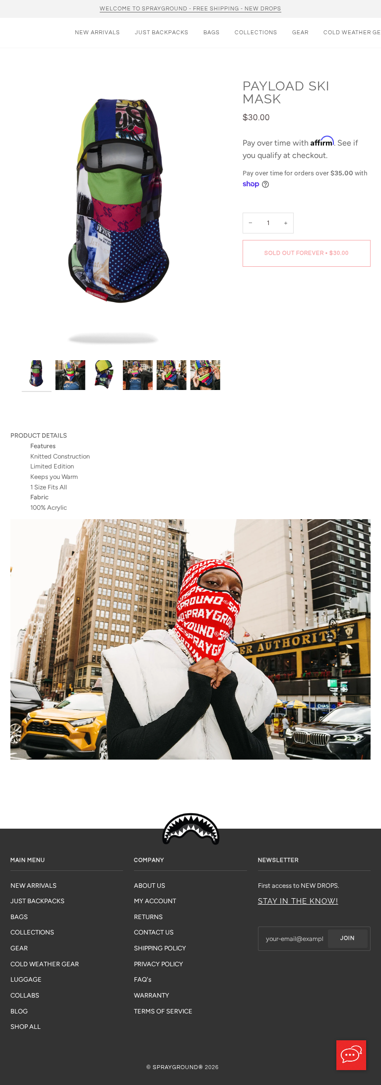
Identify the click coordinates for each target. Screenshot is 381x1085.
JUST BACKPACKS (37, 901)
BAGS (19, 917)
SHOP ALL (25, 1026)
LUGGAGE (26, 979)
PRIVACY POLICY (158, 964)
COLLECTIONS (32, 932)
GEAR (19, 948)
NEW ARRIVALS (33, 885)
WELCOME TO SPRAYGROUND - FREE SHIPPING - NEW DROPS (190, 8)
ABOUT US (149, 885)
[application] (351, 1055)
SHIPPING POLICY (160, 948)
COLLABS (24, 995)
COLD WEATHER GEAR (44, 964)
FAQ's (142, 979)
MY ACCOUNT (155, 901)
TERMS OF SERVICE (163, 1011)
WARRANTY (151, 995)
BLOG (19, 1011)
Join (347, 938)
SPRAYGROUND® (178, 1067)
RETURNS (148, 917)
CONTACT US (154, 932)
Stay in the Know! (298, 901)
